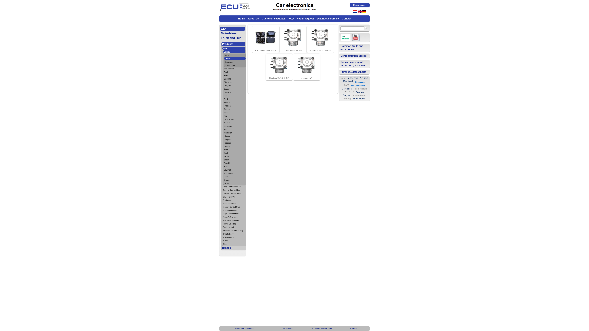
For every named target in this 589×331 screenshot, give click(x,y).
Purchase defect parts (353, 72)
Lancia (227, 52)
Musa (227, 55)
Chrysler (227, 86)
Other (227, 59)
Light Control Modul (231, 214)
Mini (225, 129)
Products (227, 44)
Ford (226, 99)
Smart (226, 160)
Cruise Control (229, 197)
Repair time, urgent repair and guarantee (353, 64)
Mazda (227, 123)
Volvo (226, 177)
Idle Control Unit (230, 204)
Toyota (226, 167)
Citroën (227, 89)
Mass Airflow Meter (231, 217)
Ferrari (226, 183)
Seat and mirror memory (233, 231)
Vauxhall (227, 170)
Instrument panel (230, 210)
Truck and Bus (231, 38)
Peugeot (227, 140)
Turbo (225, 241)
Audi (226, 72)
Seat (226, 153)
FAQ (291, 18)
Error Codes (230, 65)
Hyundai (227, 106)
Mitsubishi (228, 133)
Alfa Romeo (229, 69)
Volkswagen (229, 173)
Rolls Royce (359, 98)
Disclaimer (288, 328)
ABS (225, 49)
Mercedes (228, 126)
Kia (225, 116)
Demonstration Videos (354, 56)
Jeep (226, 113)
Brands (226, 247)
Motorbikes (229, 33)
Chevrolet (228, 82)
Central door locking (231, 190)
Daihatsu (227, 92)
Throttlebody (228, 234)
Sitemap (353, 328)
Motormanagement (231, 220)
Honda (227, 102)
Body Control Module (232, 187)
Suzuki (227, 163)
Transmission (228, 237)
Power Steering (229, 224)
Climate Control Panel (232, 193)
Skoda (226, 156)
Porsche (227, 143)
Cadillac (227, 79)
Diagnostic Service (328, 18)
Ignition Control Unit (231, 207)
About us (253, 18)
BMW (226, 75)
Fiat (225, 96)
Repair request (305, 18)
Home (241, 18)
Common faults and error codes (352, 48)
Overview (229, 62)
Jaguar (227, 109)
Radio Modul (228, 227)
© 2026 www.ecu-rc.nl (322, 328)
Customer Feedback (273, 18)
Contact (346, 18)
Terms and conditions (244, 328)
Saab (226, 150)
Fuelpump (227, 200)
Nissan (227, 136)
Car (223, 28)
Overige (227, 180)
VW (356, 78)
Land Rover (229, 119)
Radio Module (360, 89)
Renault (227, 146)
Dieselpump (360, 82)
